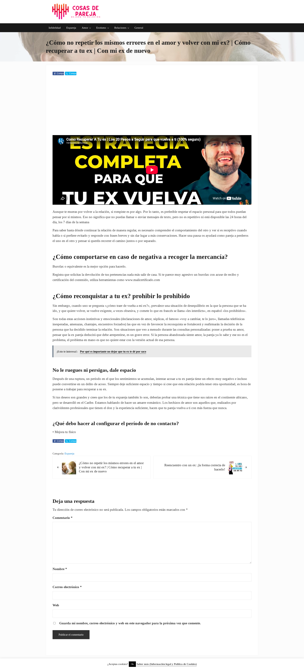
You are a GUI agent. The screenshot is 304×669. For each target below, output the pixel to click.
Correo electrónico (67, 587)
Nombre (60, 569)
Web (56, 605)
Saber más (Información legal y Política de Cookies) (167, 664)
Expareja (69, 453)
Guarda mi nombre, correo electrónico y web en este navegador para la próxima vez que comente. (130, 623)
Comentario (63, 518)
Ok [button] (132, 664)
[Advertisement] (152, 106)
